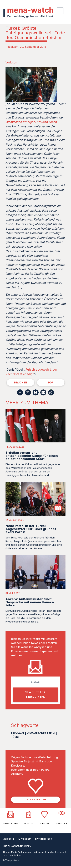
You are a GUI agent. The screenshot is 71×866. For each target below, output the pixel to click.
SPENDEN (44, 823)
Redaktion (12, 46)
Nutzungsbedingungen (17, 846)
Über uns (8, 839)
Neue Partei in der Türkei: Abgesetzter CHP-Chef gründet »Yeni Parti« (31, 529)
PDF (50, 382)
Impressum (24, 839)
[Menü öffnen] (60, 11)
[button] (20, 392)
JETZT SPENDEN (35, 799)
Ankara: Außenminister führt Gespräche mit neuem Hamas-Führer (30, 602)
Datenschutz (43, 839)
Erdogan (17, 733)
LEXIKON (28, 823)
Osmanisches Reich (41, 733)
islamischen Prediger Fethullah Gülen (31, 122)
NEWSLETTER (10, 823)
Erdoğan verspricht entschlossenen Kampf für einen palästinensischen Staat (32, 456)
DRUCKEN (20, 382)
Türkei (15, 736)
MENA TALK (62, 823)
